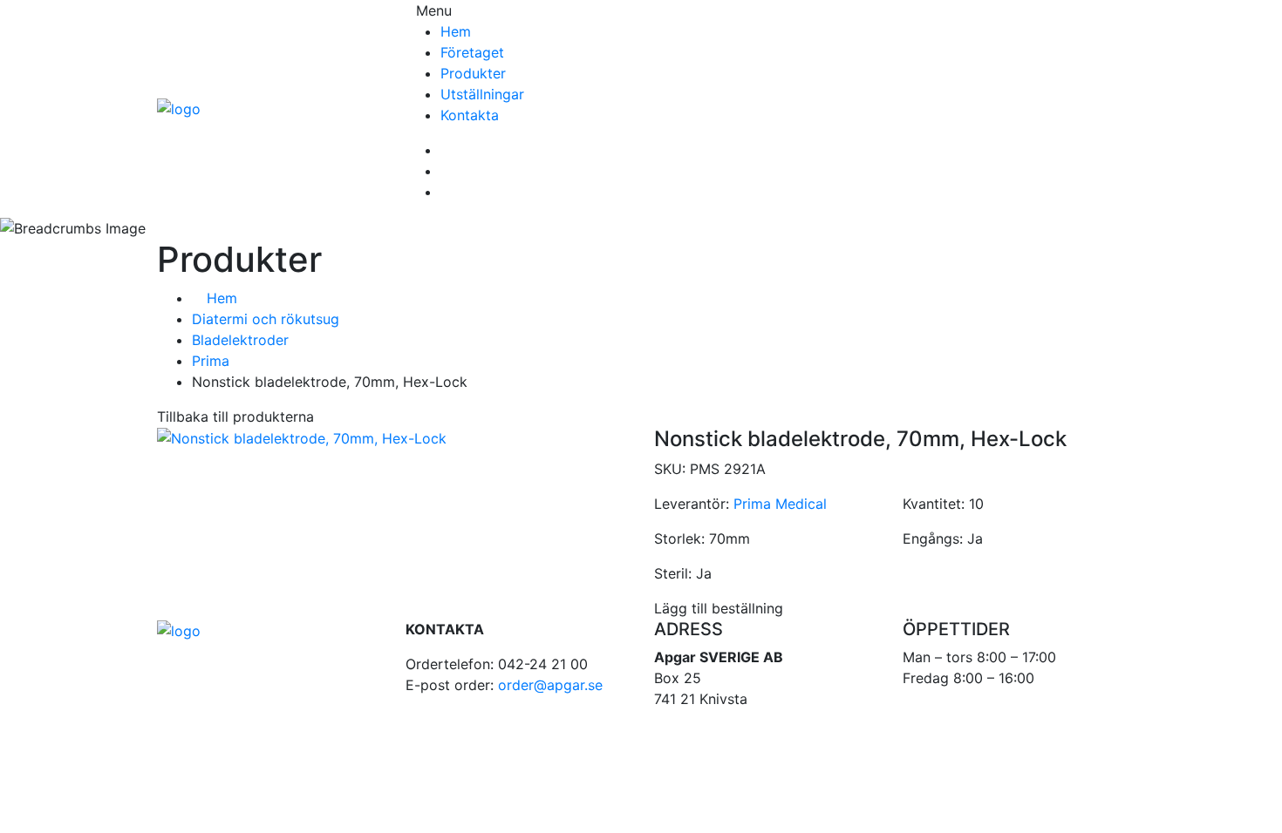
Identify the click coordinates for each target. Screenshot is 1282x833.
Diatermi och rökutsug (265, 319)
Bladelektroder (240, 340)
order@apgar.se (550, 685)
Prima (210, 360)
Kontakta (469, 115)
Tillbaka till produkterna (235, 416)
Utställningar (482, 94)
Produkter (473, 73)
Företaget (472, 52)
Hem (455, 31)
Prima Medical (780, 503)
